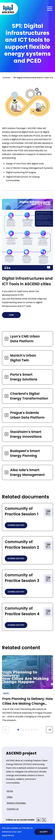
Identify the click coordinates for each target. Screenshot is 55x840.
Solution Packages (16, 802)
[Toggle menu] (49, 8)
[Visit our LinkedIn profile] (39, 820)
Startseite (6, 77)
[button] (18, 729)
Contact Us (13, 808)
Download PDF (16, 525)
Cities (9, 797)
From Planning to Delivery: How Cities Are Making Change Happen (27, 701)
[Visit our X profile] (44, 820)
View (11, 315)
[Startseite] (8, 8)
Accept (44, 831)
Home (10, 791)
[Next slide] (49, 729)
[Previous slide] (5, 729)
